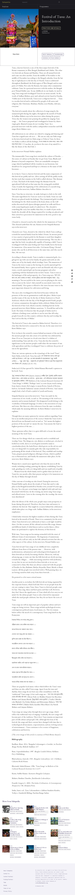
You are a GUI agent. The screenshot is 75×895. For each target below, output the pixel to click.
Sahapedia (6, 2)
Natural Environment (15, 857)
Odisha (45, 58)
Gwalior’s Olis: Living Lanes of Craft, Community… (15, 821)
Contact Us (6, 873)
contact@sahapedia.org (41, 883)
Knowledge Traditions (40, 836)
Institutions (19, 813)
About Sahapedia (8, 870)
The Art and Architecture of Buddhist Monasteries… (65, 832)
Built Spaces (19, 826)
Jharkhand (59, 54)
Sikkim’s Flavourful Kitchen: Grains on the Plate (40, 833)
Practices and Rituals (51, 28)
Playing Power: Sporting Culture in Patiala (16, 808)
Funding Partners (8, 879)
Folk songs (55, 58)
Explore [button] (5, 7)
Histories (12, 813)
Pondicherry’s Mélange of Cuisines (41, 820)
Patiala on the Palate (63, 808)
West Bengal (47, 54)
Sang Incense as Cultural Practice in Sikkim (16, 848)
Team (5, 882)
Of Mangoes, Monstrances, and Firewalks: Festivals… (15, 833)
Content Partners (8, 876)
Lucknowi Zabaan (63, 847)
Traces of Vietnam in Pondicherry (63, 820)
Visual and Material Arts (39, 812)
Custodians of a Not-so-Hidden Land (40, 848)
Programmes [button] (44, 7)
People (66, 825)
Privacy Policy (8, 891)
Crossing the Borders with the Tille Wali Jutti (41, 808)
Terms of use (7, 888)
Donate (5, 885)
